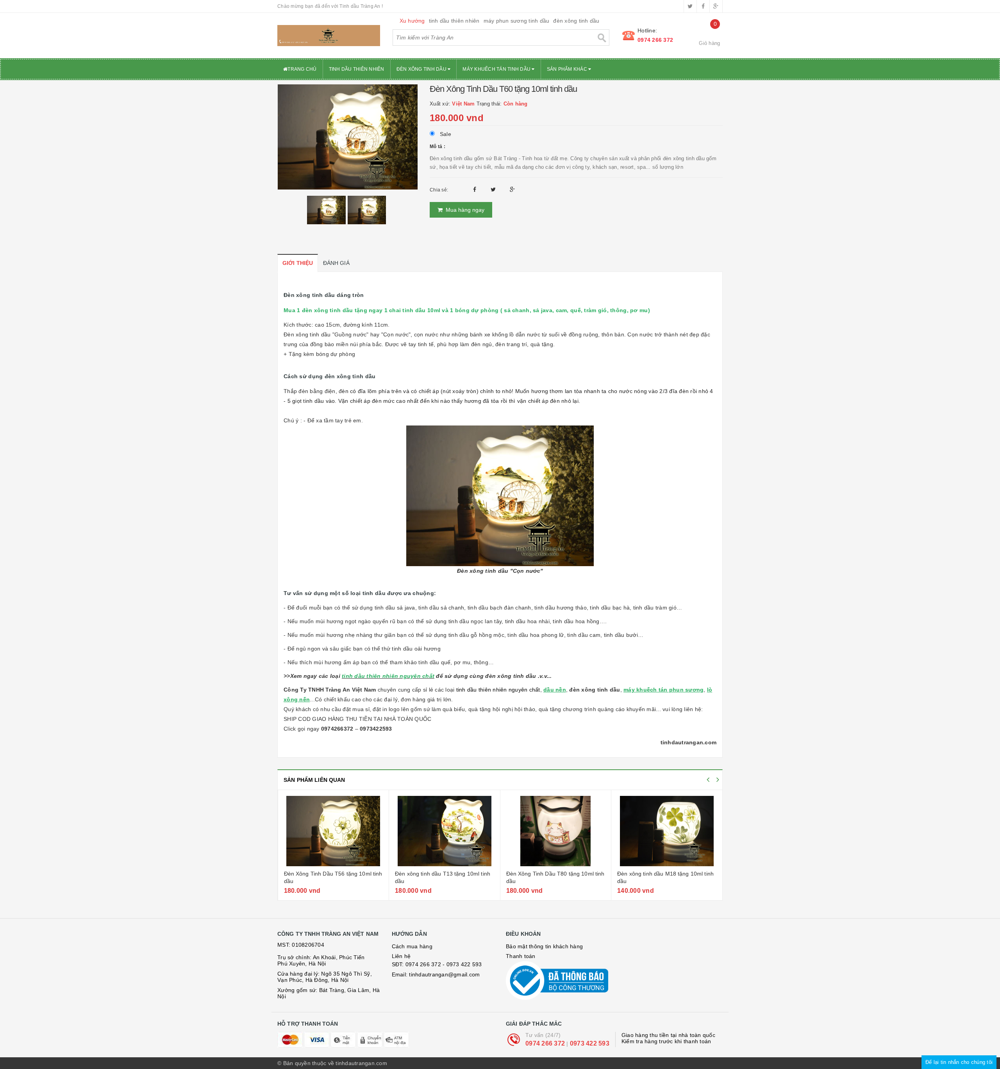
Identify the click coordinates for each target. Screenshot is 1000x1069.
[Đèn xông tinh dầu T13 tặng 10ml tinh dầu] (333, 831)
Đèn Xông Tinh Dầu (422, 69)
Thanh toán (521, 956)
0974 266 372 (655, 40)
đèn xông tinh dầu (576, 21)
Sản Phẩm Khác (568, 69)
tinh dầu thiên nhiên (454, 21)
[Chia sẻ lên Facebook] (475, 189)
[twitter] (690, 6)
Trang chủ (302, 69)
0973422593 (376, 729)
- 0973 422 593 (462, 964)
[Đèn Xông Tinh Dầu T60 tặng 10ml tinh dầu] (348, 136)
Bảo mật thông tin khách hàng (544, 946)
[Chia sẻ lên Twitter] (494, 189)
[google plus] (716, 6)
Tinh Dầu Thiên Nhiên (356, 69)
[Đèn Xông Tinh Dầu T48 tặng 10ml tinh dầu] (667, 831)
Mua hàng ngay (463, 210)
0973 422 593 (589, 1043)
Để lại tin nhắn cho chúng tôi (959, 1062)
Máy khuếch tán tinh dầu (497, 69)
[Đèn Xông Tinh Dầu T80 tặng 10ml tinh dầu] (444, 831)
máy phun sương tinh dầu (517, 21)
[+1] (512, 189)
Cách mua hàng (412, 946)
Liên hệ (401, 956)
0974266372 (337, 729)
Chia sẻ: (439, 190)
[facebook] (703, 6)
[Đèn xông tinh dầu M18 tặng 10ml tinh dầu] (555, 831)
